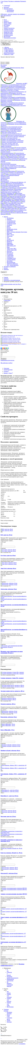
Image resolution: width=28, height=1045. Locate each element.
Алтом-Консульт (11, 220)
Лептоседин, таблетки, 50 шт (9, 589)
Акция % (6, 21)
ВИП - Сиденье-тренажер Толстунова (17, 232)
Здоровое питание (8, 29)
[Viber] (4, 348)
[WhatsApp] (6, 348)
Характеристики (8, 369)
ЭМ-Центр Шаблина (12, 263)
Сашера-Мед (10, 255)
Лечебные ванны (8, 35)
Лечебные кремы (8, 33)
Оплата (6, 1)
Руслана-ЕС (10, 254)
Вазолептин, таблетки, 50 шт (9, 717)
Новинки (6, 269)
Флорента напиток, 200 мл (8, 704)
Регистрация (10, 11)
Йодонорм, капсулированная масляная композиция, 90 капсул (12, 652)
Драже (8, 1020)
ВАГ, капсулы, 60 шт (6, 535)
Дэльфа (9, 238)
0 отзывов (6, 297)
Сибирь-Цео (10, 256)
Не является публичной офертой (10, 984)
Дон (8, 237)
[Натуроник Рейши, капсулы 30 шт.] (10, 338)
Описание (6, 368)
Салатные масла (9, 1018)
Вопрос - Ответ (8, 373)
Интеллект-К (10, 240)
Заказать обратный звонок (8, 57)
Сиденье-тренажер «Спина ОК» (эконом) (12, 678)
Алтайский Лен (11, 222)
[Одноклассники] (3, 348)
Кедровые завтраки (9, 1013)
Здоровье (6, 26)
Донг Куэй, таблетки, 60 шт (8, 568)
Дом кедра (9, 236)
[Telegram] (8, 348)
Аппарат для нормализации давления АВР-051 (14, 894)
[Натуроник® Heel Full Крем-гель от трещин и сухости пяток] (14, 344)
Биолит (9, 227)
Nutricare (9, 219)
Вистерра (9, 233)
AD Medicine (10, 218)
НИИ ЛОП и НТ (11, 245)
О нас (2, 1)
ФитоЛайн (10, 261)
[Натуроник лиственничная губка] (10, 341)
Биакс (8, 226)
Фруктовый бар (11, 262)
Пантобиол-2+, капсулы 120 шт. (9, 796)
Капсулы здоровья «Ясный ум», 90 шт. (11, 852)
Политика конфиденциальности (12, 977)
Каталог (5, 63)
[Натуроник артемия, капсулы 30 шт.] (11, 342)
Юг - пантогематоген (12, 265)
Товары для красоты (9, 28)
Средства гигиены (9, 30)
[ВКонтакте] (1, 348)
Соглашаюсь (22, 1043)
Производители (5, 180)
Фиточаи (9, 1022)
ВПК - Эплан (10, 234)
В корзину (3, 358)
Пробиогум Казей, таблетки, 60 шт (10, 750)
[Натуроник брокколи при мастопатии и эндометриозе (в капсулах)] (14, 336)
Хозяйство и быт (8, 32)
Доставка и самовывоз (14, 1)
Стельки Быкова (11, 259)
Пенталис (9, 251)
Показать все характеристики (11, 329)
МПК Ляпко (10, 244)
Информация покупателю (10, 980)
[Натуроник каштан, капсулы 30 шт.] (11, 339)
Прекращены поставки (10, 37)
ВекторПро (10, 230)
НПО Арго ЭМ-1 (11, 248)
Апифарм (9, 225)
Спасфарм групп (11, 258)
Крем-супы (8, 1015)
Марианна (9, 243)
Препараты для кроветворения (12, 280)
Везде (5, 19)
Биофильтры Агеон (12, 229)
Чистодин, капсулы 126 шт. (8, 816)
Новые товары (7, 22)
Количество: (4, 352)
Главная (6, 277)
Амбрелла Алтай (11, 223)
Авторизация (10, 10)
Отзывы (6, 371)
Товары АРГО (7, 24)
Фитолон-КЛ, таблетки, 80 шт (9, 873)
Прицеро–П (10, 252)
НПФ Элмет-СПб (11, 250)
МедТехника (7, 36)
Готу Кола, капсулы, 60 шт (8, 555)
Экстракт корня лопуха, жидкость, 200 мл (12, 691)
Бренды (6, 216)
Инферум (9, 241)
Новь (8, 247)
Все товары (7, 25)
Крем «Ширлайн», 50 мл (7, 730)
